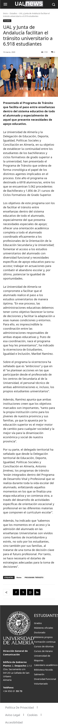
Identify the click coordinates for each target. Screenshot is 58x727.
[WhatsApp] (30, 592)
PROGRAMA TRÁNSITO (34, 577)
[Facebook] (16, 592)
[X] (23, 592)
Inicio (5, 13)
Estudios (13, 13)
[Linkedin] (37, 592)
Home (18, 577)
